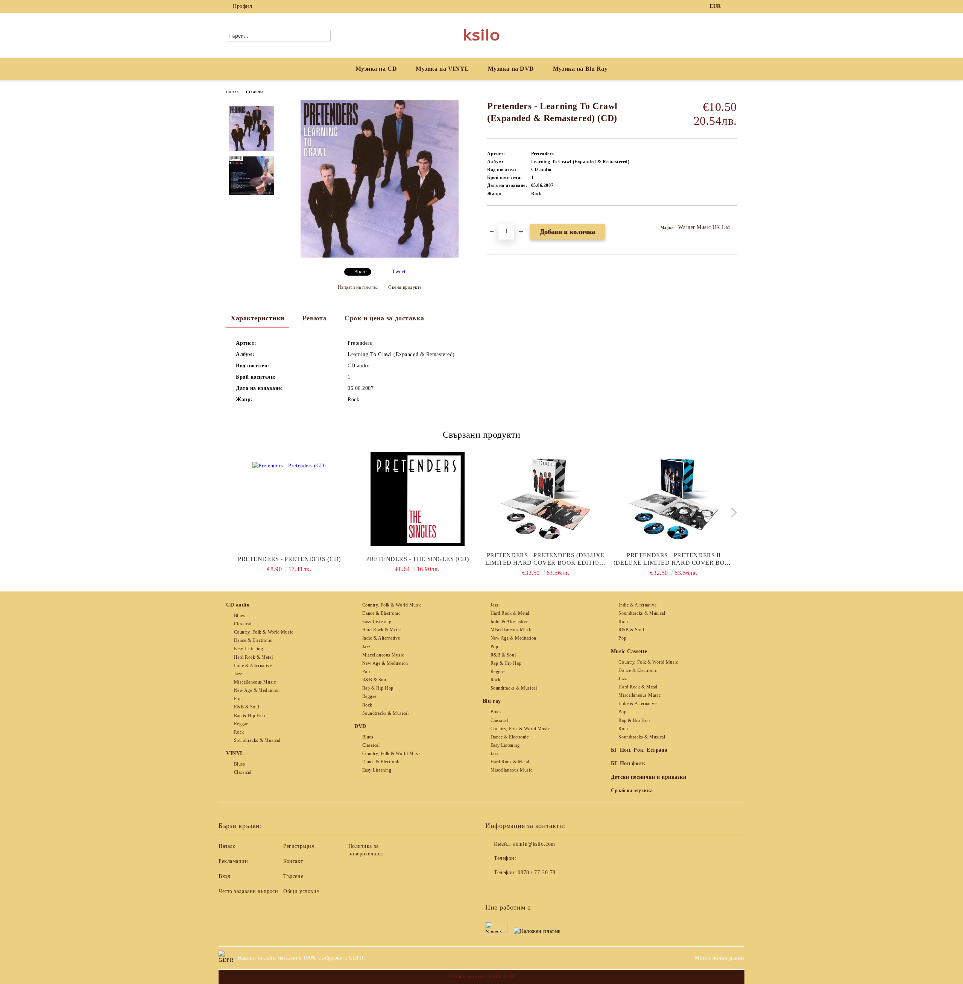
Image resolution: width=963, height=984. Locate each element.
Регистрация (298, 846)
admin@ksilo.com (534, 844)
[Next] (732, 513)
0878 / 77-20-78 (536, 872)
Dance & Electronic (253, 640)
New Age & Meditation (257, 690)
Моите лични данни (719, 958)
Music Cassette (629, 651)
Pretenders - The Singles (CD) (417, 559)
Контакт (293, 861)
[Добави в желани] (501, 218)
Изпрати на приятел (358, 287)
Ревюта (314, 318)
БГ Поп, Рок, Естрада (639, 750)
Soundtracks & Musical (257, 740)
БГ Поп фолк (628, 763)
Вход (224, 876)
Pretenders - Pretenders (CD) (289, 559)
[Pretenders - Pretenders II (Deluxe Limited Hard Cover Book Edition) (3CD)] (674, 499)
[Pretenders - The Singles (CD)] (417, 499)
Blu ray (492, 701)
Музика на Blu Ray (580, 68)
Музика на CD (376, 68)
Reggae (241, 723)
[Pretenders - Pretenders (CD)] (289, 499)
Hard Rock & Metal (253, 657)
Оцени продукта (405, 287)
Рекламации (233, 861)
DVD (360, 726)
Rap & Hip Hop (249, 715)
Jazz (238, 673)
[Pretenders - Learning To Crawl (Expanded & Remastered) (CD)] (380, 256)
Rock (239, 732)
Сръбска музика (632, 790)
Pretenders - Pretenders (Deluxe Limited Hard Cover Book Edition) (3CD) (545, 559)
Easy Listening (248, 648)
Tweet (399, 271)
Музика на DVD (511, 68)
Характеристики (257, 318)
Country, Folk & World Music (263, 632)
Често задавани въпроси (248, 891)
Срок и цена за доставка (384, 318)
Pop (238, 698)
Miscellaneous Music (255, 682)
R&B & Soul (246, 707)
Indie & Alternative (253, 665)
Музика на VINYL (442, 68)
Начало (232, 92)
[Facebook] (733, 6)
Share (360, 271)
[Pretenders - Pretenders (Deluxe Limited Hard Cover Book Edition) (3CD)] (546, 499)
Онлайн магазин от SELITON (481, 976)
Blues (239, 615)
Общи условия (301, 891)
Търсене (293, 876)
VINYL (235, 753)
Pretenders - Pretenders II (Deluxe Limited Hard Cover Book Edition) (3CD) (674, 559)
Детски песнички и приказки (649, 777)
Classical (243, 623)
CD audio (254, 92)
